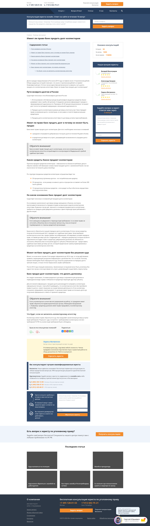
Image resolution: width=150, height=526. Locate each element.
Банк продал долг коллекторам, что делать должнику (48, 67)
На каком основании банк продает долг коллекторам (48, 60)
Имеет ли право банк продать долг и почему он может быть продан (53, 52)
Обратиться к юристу (72, 415)
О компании (31, 516)
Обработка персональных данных (111, 518)
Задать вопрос (112, 4)
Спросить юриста (55, 356)
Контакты (113, 11)
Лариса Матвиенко (51, 342)
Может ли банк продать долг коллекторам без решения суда (50, 63)
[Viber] (67, 331)
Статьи (90, 11)
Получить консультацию (109, 434)
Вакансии (30, 521)
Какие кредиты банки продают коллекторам (45, 56)
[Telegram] (72, 331)
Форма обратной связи (35, 513)
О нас (101, 11)
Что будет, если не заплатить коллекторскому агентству (54, 71)
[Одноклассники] (65, 331)
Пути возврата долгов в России (41, 49)
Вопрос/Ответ (76, 11)
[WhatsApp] (70, 331)
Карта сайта (91, 518)
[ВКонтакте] (63, 331)
